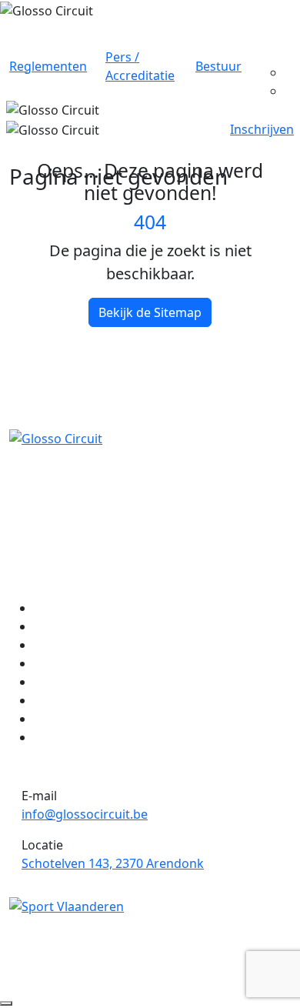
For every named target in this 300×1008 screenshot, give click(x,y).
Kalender (60, 626)
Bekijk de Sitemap (150, 312)
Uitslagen (61, 663)
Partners (59, 718)
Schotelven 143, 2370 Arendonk (113, 863)
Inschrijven (262, 129)
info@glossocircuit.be (85, 814)
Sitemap (208, 961)
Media (52, 681)
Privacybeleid (126, 961)
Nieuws (55, 644)
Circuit (53, 607)
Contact (56, 737)
